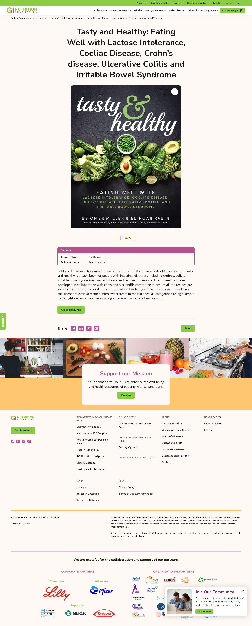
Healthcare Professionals (91, 469)
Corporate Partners (172, 449)
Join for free (204, 611)
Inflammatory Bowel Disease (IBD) (94, 419)
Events (208, 430)
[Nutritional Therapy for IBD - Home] (22, 10)
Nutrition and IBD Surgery (91, 433)
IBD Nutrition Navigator (90, 456)
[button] (141, 3)
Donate (3, 321)
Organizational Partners (175, 455)
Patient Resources (20, 17)
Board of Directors (172, 436)
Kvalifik (28, 523)
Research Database (87, 493)
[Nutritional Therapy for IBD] (22, 418)
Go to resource (71, 310)
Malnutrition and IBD (88, 426)
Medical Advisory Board (175, 430)
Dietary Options (85, 462)
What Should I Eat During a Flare (92, 441)
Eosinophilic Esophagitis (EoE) (137, 457)
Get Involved (23, 430)
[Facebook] (12, 441)
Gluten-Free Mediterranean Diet (135, 425)
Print (187, 328)
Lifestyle (81, 487)
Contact (166, 462)
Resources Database (88, 500)
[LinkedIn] (18, 441)
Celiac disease (127, 417)
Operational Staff (171, 442)
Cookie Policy (127, 487)
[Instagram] (29, 441)
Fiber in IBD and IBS (87, 449)
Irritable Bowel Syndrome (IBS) (135, 439)
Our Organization (171, 423)
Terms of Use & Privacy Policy (136, 493)
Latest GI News (212, 423)
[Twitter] (23, 441)
